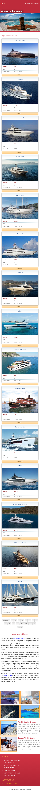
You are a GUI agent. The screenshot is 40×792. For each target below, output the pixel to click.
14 (26, 624)
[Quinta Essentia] (20, 440)
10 (9, 624)
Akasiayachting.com (12, 11)
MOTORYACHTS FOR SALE (12, 773)
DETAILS (19, 75)
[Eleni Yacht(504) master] (20, 170)
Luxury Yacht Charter (27, 738)
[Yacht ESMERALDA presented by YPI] (20, 92)
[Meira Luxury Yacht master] (20, 595)
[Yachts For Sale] (10, 711)
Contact (36, 3)
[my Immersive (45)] (20, 517)
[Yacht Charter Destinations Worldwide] (30, 711)
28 (34, 624)
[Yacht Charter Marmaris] (10, 697)
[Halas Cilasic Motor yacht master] (20, 402)
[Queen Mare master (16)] (20, 208)
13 (22, 624)
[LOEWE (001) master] (20, 479)
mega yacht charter (19, 638)
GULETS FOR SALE (9, 775)
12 (17, 624)
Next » (20, 627)
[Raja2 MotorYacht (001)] (20, 556)
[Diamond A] (20, 247)
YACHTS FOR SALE (9, 770)
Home (28, 3)
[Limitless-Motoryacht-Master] (20, 363)
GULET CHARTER (9, 762)
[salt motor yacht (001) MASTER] (20, 54)
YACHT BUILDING (9, 768)
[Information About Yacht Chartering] (30, 697)
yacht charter (8, 675)
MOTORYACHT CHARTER (11, 765)
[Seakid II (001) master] (20, 286)
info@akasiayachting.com (11, 783)
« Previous (6, 620)
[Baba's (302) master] (20, 324)
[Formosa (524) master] (20, 131)
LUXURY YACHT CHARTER (12, 760)
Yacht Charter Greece (27, 722)
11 (13, 624)
